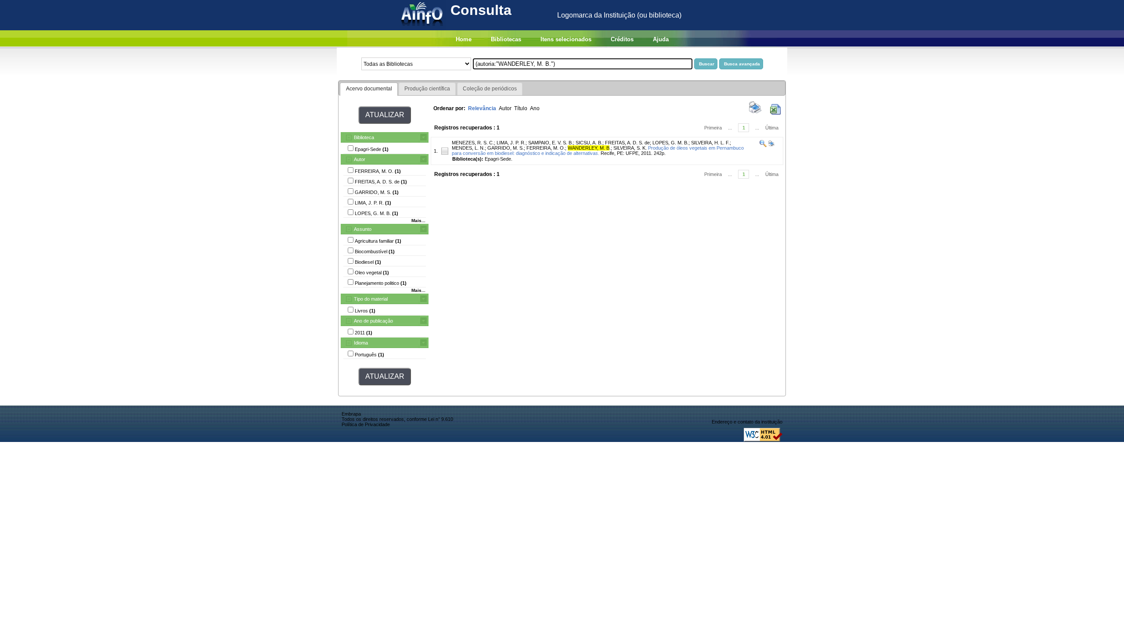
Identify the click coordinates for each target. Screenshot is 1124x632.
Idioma (361, 342)
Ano (535, 108)
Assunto (362, 229)
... (730, 127)
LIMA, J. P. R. (511, 142)
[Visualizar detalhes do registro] (763, 145)
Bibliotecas (506, 39)
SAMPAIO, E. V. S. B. (550, 142)
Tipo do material (371, 299)
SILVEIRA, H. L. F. (710, 142)
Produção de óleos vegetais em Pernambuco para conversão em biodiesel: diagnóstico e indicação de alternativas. (598, 150)
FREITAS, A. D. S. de (627, 142)
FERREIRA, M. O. (545, 148)
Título (520, 108)
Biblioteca (364, 137)
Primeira (713, 127)
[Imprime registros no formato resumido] (755, 113)
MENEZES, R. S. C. (473, 142)
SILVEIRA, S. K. (630, 148)
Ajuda (661, 39)
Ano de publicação (373, 320)
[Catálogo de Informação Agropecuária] (423, 28)
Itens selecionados (565, 39)
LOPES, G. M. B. (670, 142)
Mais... (418, 220)
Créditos (622, 39)
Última (771, 127)
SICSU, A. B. (589, 142)
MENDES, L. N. (468, 148)
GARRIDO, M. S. (505, 148)
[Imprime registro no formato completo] (771, 145)
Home (464, 39)
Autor (359, 159)
